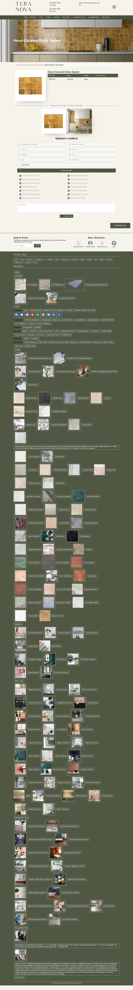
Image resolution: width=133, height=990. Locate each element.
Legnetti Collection (35, 743)
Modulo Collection (87, 769)
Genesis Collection (35, 729)
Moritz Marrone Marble (36, 523)
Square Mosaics (33, 672)
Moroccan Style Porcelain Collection (40, 906)
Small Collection (81, 796)
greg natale (65, 259)
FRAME (77, 310)
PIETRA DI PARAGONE (32, 320)
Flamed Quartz (33, 385)
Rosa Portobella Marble (36, 576)
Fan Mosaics (61, 659)
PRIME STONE (106, 331)
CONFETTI (32, 324)
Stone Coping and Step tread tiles (96, 285)
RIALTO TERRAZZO (44, 324)
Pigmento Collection (35, 782)
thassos (27, 262)
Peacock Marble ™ (35, 563)
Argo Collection (61, 689)
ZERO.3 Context (108, 342)
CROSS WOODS (28, 327)
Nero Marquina (84, 536)
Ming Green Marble (35, 549)
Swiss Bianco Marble (91, 602)
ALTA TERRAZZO (67, 320)
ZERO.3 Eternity (85, 342)
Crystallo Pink (110, 470)
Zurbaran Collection (34, 809)
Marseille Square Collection (77, 879)
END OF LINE (105, 17)
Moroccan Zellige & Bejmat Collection (41, 839)
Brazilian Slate (57, 398)
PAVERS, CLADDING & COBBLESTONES (104, 371)
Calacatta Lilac (30, 425)
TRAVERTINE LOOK (52, 335)
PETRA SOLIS (94, 331)
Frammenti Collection (63, 716)
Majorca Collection (63, 743)
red (96, 259)
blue (22, 259)
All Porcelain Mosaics (35, 633)
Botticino (107, 398)
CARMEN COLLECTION (64, 703)
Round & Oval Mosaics (61, 672)
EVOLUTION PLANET (46, 331)
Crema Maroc (33, 470)
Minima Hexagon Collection (37, 893)
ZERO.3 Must (19, 346)
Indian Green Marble (93, 496)
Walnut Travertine (57, 616)
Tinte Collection (107, 796)
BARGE (24, 331)
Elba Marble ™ (60, 483)
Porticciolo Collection (93, 782)
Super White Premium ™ (64, 602)
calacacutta (40, 259)
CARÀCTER (33, 331)
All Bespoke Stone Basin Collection (40, 358)
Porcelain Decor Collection (70, 893)
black (16, 259)
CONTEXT (69, 310)
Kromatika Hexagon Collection (78, 839)
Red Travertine (89, 563)
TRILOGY (26, 339)
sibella (102, 259)
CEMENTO (60, 310)
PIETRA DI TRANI (82, 331)
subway (109, 259)
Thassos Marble (33, 616)
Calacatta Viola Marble (59, 425)
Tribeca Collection (62, 809)
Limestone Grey (64, 510)
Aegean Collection (34, 689)
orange (89, 259)
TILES (40, 17)
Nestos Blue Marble (91, 523)
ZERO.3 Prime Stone (71, 342)
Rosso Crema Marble (64, 589)
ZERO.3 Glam (43, 342)
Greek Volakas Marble (36, 510)
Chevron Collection (35, 703)
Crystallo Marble (88, 470)
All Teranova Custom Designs (66, 371)
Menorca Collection (59, 769)
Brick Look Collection (89, 689)
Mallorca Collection (92, 743)
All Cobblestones (58, 285)
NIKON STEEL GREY (88, 310)
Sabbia (28, 796)
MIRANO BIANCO (93, 320)
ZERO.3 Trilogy (30, 346)
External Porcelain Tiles (67, 298)
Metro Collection (60, 756)
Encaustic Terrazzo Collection (38, 853)
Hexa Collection (109, 906)
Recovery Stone (20, 335)
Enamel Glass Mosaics (88, 659)
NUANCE (38, 327)
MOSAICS (56, 17)
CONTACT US (120, 225)
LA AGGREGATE (80, 320)
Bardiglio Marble (83, 398)
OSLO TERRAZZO (20, 324)
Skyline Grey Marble (34, 602)
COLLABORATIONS (93, 17)
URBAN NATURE (49, 310)
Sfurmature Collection (53, 796)
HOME (25, 17)
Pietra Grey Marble (63, 563)
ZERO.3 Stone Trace (55, 342)
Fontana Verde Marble (63, 496)
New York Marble (34, 536)
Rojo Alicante (92, 576)
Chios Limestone (34, 457)
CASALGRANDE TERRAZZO (50, 320)
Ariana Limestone (31, 398)
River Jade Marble (66, 576)
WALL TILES (66, 17)
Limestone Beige (90, 510)
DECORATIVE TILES (78, 17)
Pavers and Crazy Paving (36, 298)
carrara (49, 259)
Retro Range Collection (70, 919)
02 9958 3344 (54, 3)
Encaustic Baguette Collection (75, 866)
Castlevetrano (86, 425)
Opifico (26, 310)
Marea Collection (87, 756)
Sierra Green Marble (90, 589)
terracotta (18, 262)
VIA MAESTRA (66, 335)
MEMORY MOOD (36, 310)
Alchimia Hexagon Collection (69, 826)
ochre (82, 259)
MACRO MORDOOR (107, 320)
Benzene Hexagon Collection (37, 919)
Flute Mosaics (56, 646)
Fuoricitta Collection (92, 716)
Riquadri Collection (64, 782)
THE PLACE (40, 335)
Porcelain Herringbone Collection (77, 906)
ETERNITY (35, 339)
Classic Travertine (34, 483)
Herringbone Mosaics (35, 659)
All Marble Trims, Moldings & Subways (79, 358)
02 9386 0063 (54, 9)
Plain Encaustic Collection (72, 853)
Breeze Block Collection (36, 826)
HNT (56, 331)
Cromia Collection (34, 716)
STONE (48, 17)
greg (56, 259)
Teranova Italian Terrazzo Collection (40, 879)
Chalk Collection (93, 703)
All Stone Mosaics (34, 371)
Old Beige (88, 549)
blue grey (30, 259)
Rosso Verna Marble (35, 589)
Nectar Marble (64, 523)
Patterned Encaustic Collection (39, 866)
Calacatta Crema (31, 411)
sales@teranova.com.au (89, 3)
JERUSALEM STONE (67, 331)
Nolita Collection (34, 769)
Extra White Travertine (33, 496)
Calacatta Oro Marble (59, 411)
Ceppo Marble (59, 457)
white (35, 262)
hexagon (74, 259)
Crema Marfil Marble (59, 470)
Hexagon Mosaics (92, 633)
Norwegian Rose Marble (64, 549)
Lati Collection (61, 729)
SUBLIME (31, 335)
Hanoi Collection (87, 729)
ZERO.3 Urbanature (30, 342)
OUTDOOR (32, 17)
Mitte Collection (34, 756)
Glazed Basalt (60, 536)
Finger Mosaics (33, 646)
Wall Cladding (32, 285)
